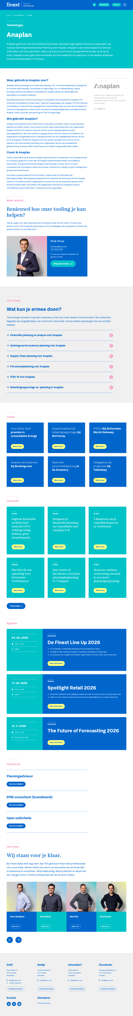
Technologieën (19, 15)
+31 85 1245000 (15, 983)
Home (8, 15)
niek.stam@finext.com (58, 246)
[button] (94, 5)
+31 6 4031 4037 (56, 249)
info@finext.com (15, 980)
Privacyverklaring (43, 1003)
